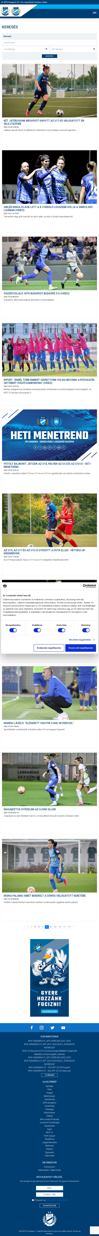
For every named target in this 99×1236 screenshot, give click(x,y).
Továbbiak (49, 1075)
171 (64, 927)
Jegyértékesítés (49, 1142)
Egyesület (49, 1152)
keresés (49, 56)
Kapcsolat (49, 1155)
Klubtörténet (49, 1112)
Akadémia (49, 1139)
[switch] (37, 630)
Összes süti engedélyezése (80, 648)
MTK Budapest (49, 1102)
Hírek (49, 1089)
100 (55, 927)
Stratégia (49, 1109)
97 (43, 927)
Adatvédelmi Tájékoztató (49, 1170)
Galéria (49, 1116)
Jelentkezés (49, 1099)
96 (39, 927)
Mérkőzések (49, 1096)
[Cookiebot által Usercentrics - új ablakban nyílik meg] (84, 586)
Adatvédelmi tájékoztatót (56, 1200)
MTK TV (49, 1132)
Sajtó (49, 1129)
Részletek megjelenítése (80, 640)
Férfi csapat (49, 1136)
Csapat (49, 1093)
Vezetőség (49, 1106)
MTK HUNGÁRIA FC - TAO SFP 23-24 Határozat (49, 1071)
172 (69, 927)
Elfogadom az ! (50, 1200)
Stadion (49, 1149)
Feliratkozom (49, 1206)
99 (51, 927)
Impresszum (49, 1167)
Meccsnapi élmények (49, 1119)
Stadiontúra (49, 1126)
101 (59, 927)
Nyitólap (49, 1086)
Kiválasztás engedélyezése (49, 648)
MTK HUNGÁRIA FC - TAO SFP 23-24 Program (49, 1067)
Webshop (49, 1145)
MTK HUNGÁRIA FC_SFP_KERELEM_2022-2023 (49, 1057)
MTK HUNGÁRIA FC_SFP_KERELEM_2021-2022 (49, 1041)
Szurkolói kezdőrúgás (49, 1122)
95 (35, 927)
